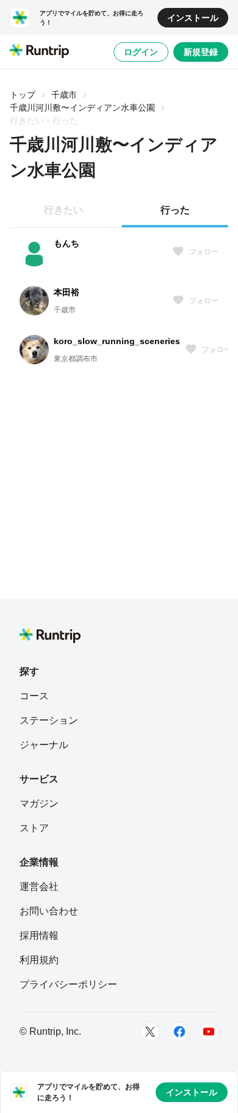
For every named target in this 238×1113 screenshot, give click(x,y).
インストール (192, 18)
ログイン (141, 52)
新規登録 (201, 52)
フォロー (203, 252)
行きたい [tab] (63, 210)
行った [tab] (175, 210)
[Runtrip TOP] (39, 52)
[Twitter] (150, 1031)
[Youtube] (208, 1031)
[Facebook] (179, 1031)
